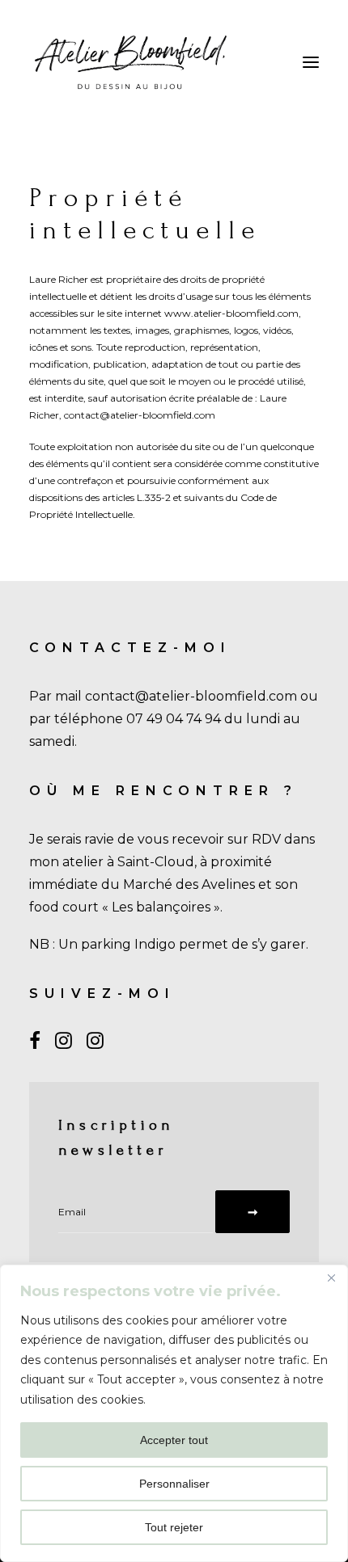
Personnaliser (174, 1483)
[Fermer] (331, 1278)
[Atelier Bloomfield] (130, 62)
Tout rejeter (174, 1527)
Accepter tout (174, 1440)
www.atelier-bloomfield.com (231, 313)
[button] (311, 62)
